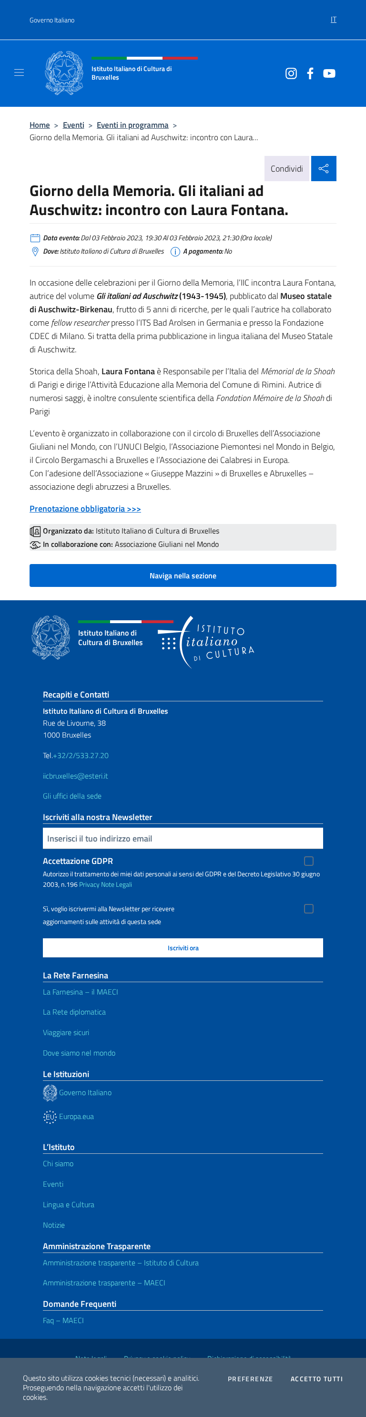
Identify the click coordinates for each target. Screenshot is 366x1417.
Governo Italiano (52, 20)
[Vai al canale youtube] (326, 72)
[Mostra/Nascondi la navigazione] (19, 72)
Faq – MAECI (63, 1320)
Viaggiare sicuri (66, 1032)
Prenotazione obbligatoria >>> (85, 508)
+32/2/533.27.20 (81, 755)
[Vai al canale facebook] (307, 72)
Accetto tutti (317, 1379)
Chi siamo (58, 1163)
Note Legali (116, 884)
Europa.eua (75, 1116)
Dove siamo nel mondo (79, 1052)
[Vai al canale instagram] (288, 72)
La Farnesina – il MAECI (80, 991)
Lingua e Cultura (68, 1204)
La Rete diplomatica (74, 1011)
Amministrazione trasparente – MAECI (104, 1282)
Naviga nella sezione (183, 575)
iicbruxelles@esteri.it (75, 775)
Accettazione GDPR (78, 860)
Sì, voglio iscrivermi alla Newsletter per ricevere (108, 909)
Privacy (89, 884)
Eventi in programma (133, 125)
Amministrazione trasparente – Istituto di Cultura (121, 1262)
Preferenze (251, 1379)
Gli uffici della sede (72, 795)
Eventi (73, 125)
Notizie (54, 1225)
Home (40, 125)
